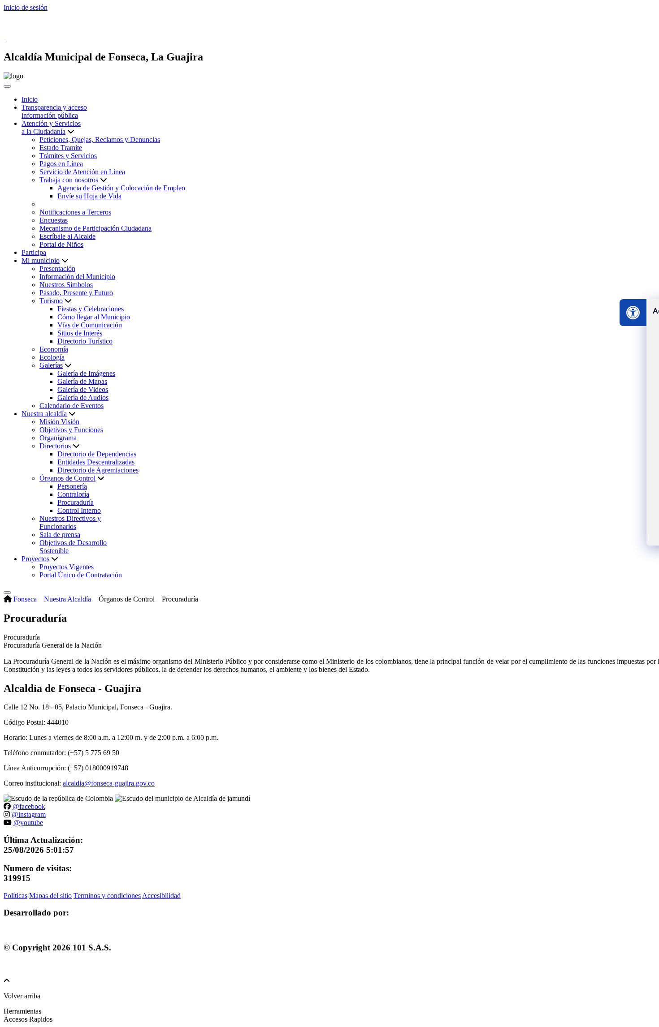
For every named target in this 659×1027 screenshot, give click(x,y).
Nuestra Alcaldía (67, 599)
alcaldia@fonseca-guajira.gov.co (109, 783)
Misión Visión (59, 421)
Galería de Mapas (82, 381)
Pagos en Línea (61, 164)
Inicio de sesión (26, 7)
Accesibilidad (161, 895)
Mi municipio (41, 260)
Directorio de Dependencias (96, 454)
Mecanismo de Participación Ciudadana (95, 228)
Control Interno (79, 510)
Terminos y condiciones (107, 895)
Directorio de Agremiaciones (98, 470)
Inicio (30, 99)
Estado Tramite (60, 147)
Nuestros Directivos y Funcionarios (70, 522)
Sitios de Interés (79, 333)
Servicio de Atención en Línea (82, 172)
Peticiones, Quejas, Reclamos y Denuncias (99, 139)
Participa (34, 252)
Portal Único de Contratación (80, 575)
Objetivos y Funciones (71, 430)
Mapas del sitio (50, 895)
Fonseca (25, 599)
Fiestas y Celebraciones (90, 309)
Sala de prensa (59, 534)
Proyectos (35, 559)
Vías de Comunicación (89, 325)
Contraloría (73, 494)
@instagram (29, 814)
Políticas (15, 895)
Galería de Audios (82, 397)
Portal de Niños (61, 244)
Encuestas (53, 220)
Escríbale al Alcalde (67, 236)
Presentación (57, 268)
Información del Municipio (77, 276)
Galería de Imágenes (86, 373)
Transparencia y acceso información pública (54, 111)
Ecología (52, 357)
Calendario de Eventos (71, 405)
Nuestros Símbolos (66, 284)
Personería (72, 486)
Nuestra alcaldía (44, 413)
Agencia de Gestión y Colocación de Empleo (121, 188)
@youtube (28, 822)
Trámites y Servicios (68, 155)
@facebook (29, 806)
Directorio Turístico (85, 341)
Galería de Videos (82, 389)
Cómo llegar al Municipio (93, 317)
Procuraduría (75, 502)
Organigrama (58, 438)
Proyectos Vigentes (66, 567)
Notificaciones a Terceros (75, 212)
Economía (53, 349)
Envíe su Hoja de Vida (89, 196)
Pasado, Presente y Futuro (76, 292)
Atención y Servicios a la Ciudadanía (51, 127)
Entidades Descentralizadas (95, 462)
